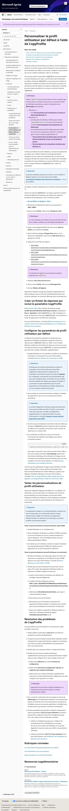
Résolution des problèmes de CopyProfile (37, 59)
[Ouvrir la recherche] (57, 14)
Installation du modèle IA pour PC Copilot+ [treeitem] (13, 93)
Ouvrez (37, 201)
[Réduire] (20, 29)
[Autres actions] (66, 31)
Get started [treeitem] (6, 40)
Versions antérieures (34, 805)
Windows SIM (32, 308)
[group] (48, 447)
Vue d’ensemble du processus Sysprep (36, 751)
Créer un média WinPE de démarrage (43, 476)
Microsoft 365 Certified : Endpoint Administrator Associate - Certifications (45, 781)
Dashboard (63, 19)
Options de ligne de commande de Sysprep (38, 755)
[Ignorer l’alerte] (65, 3)
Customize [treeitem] (6, 46)
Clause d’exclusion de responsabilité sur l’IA (13, 805)
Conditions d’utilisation (49, 807)
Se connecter (63, 14)
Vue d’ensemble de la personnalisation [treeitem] (13, 88)
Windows (32, 31)
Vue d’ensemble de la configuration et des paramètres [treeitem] (15, 115)
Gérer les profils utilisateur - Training (35, 771)
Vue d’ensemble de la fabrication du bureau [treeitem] (12, 61)
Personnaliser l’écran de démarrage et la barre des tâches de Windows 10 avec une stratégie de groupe (49, 139)
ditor (48, 201)
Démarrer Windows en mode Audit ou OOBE (48, 358)
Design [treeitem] (5, 43)
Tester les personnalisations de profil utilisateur (39, 57)
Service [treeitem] (5, 185)
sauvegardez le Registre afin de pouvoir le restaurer (43, 179)
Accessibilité (4, 810)
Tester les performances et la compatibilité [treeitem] (11, 189)
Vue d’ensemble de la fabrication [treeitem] (11, 53)
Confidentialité (5, 807)
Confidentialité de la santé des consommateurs (26, 807)
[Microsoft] (3, 15)
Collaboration (51, 805)
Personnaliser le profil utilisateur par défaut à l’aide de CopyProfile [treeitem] (15, 131)
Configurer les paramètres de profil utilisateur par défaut (42, 55)
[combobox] (11, 32)
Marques (14, 810)
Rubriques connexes (31, 61)
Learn (26, 31)
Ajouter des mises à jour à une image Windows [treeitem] (14, 123)
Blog (43, 805)
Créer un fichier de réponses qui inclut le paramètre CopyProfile (44, 53)
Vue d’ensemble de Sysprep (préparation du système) (41, 748)
